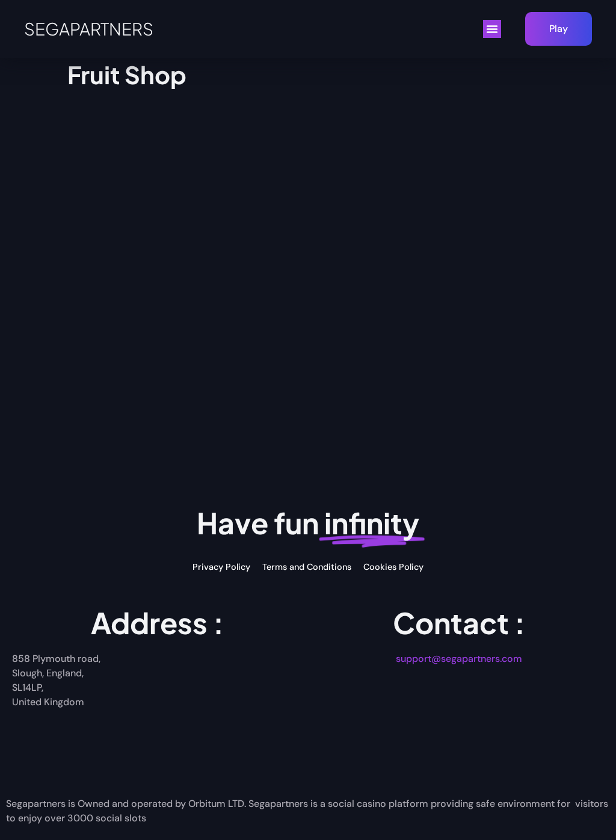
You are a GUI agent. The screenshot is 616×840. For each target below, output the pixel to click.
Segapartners (88, 28)
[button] (492, 29)
